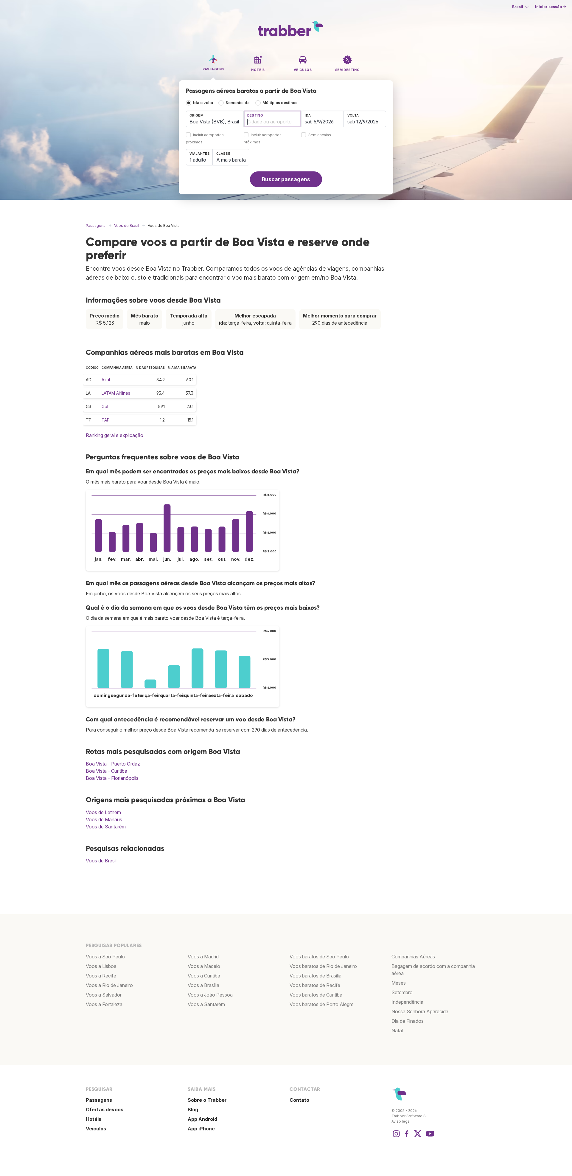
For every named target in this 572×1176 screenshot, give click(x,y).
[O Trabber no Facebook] (407, 1137)
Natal (397, 1031)
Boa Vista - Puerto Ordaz (113, 764)
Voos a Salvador (104, 995)
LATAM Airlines (116, 393)
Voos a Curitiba (204, 976)
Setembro (402, 992)
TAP (106, 419)
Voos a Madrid (203, 957)
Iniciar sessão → (550, 6)
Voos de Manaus (104, 819)
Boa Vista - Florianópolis (112, 778)
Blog (193, 1110)
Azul (106, 379)
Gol (105, 406)
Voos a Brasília (203, 985)
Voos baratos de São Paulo (319, 957)
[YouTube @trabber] (429, 1137)
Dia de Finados (407, 1021)
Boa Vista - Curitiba (106, 771)
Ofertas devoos (104, 1110)
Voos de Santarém (106, 827)
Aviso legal (401, 1121)
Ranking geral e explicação (114, 435)
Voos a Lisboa (101, 966)
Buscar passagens (286, 179)
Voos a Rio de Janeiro (109, 985)
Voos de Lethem (103, 812)
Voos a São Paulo (105, 957)
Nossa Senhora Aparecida (419, 1011)
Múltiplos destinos (279, 102)
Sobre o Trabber (207, 1100)
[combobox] (215, 119)
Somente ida (238, 102)
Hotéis (93, 1119)
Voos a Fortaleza (104, 1004)
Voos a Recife (101, 976)
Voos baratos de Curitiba (316, 995)
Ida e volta (203, 102)
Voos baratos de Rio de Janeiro (323, 966)
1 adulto (197, 160)
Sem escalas (319, 135)
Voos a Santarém (206, 1004)
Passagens (99, 1100)
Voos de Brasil (101, 861)
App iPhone (201, 1129)
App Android (202, 1119)
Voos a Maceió (204, 966)
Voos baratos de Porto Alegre (322, 1004)
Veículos (96, 1129)
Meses (398, 983)
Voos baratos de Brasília (315, 976)
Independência (407, 1002)
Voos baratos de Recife (315, 985)
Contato (299, 1100)
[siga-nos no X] (417, 1137)
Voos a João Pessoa (210, 995)
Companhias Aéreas (413, 957)
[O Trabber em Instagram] (396, 1137)
